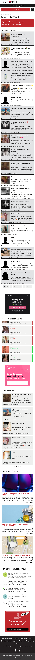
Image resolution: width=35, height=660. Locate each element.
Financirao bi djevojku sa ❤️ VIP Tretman (20, 123)
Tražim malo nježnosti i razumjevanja (18, 35)
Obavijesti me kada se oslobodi (20, 330)
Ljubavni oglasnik (5, 14)
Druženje (11, 433)
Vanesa (12, 324)
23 (27, 287)
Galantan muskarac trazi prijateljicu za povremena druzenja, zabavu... (22, 74)
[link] (17, 375)
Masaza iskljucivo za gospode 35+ (21, 61)
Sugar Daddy (10, 58)
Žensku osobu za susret (18, 177)
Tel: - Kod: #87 (15, 348)
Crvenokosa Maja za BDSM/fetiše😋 (22, 85)
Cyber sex (9, 94)
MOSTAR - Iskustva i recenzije (16, 588)
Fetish (15, 641)
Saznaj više (20, 658)
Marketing (29, 646)
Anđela (12, 361)
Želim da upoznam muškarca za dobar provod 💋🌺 (20, 136)
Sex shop (10, 598)
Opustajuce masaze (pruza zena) (22, 198)
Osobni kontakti (10, 119)
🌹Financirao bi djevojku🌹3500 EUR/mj (20, 49)
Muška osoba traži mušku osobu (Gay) (18, 269)
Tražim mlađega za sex (18, 214)
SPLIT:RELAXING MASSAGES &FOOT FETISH (21, 189)
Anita (11, 344)
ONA (16, 119)
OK (13, 658)
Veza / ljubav (26, 640)
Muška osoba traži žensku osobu (16, 185)
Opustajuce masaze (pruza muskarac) (23, 70)
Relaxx (14, 452)
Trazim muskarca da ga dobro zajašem (20, 150)
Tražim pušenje (15, 261)
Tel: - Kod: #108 (15, 338)
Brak (32, 640)
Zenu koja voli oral (18, 423)
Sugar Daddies (17, 58)
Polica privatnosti (21, 646)
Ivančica (12, 334)
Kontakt (14, 646)
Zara (11, 352)
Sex (20, 24)
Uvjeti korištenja (7, 646)
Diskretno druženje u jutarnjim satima (20, 273)
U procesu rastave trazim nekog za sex (22, 109)
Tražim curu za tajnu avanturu (20, 201)
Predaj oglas (16, 9)
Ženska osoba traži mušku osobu (16, 45)
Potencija (9, 640)
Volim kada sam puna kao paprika (21, 249)
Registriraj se (21, 6)
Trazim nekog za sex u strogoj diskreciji (20, 164)
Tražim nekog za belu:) (18, 226)
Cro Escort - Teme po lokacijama (17, 577)
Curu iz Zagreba (16, 97)
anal (12, 237)
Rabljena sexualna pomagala (15, 595)
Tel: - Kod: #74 (15, 328)
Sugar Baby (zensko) (18, 105)
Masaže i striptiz (10, 70)
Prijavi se (12, 6)
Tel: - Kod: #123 (15, 357)
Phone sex (10, 641)
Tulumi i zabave (23, 641)
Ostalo (17, 643)
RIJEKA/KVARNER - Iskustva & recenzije (18, 581)
